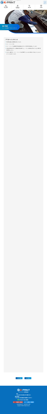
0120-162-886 (24, 400)
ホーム (3, 28)
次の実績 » (28, 378)
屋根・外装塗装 (6, 7)
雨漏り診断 (29, 7)
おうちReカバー (18, 7)
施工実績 (41, 7)
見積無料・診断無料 (19, 402)
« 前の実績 (19, 378)
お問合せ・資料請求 (30, 402)
